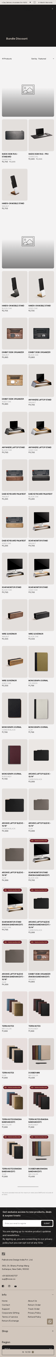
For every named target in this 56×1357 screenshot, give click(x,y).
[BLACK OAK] (14, 287)
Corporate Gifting (10, 1312)
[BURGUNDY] (14, 755)
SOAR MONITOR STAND (38, 540)
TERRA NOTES (8, 1026)
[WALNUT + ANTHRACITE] (14, 185)
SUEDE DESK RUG (10, 155)
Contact (6, 1305)
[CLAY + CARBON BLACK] (14, 1054)
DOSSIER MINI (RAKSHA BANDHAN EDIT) (38, 1170)
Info (4, 1294)
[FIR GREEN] (41, 662)
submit (47, 1223)
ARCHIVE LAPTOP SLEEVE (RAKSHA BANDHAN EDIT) (40, 924)
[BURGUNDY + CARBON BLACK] (41, 1007)
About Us (32, 1300)
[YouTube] (17, 1286)
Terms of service (10, 1316)
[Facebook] (5, 1286)
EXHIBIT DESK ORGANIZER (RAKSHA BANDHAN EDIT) (39, 975)
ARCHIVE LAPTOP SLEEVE (40, 775)
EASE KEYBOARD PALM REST (14, 494)
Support (6, 1309)
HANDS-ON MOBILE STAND (13, 203)
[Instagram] (11, 1286)
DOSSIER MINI (34, 1073)
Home (4, 1300)
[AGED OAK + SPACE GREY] (41, 287)
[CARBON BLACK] (14, 708)
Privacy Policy (34, 1312)
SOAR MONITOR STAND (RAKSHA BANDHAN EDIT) (39, 873)
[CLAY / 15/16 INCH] (14, 854)
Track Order (34, 1309)
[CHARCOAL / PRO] (41, 135)
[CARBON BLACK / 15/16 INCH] (14, 804)
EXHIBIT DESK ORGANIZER (13, 352)
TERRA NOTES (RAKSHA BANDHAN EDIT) (12, 1120)
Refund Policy (34, 1316)
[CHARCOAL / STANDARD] (14, 135)
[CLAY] (41, 708)
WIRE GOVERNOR (9, 634)
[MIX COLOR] (14, 1007)
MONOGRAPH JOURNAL (38, 680)
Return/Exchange (10, 1320)
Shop (5, 1331)
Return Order (34, 1305)
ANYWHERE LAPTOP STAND (40, 400)
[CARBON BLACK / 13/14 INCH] (41, 755)
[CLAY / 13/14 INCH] (41, 804)
